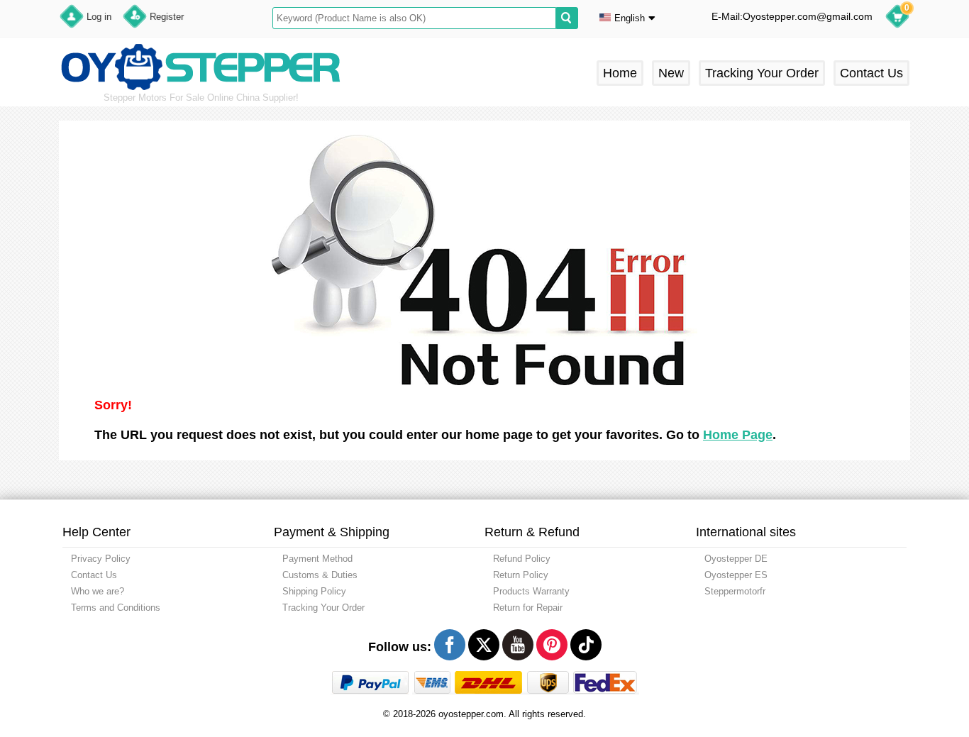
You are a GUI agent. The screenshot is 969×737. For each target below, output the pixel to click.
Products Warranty (531, 591)
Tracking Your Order (762, 73)
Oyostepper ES (736, 575)
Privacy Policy (101, 558)
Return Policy (520, 575)
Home (620, 73)
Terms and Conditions (115, 607)
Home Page (738, 435)
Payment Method (317, 558)
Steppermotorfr (734, 591)
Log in (99, 16)
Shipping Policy (314, 591)
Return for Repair (528, 607)
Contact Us (871, 73)
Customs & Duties (320, 575)
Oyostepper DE (736, 558)
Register (167, 16)
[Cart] (897, 18)
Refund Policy (521, 558)
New (671, 73)
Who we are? (97, 591)
